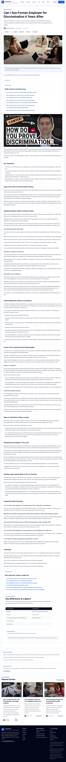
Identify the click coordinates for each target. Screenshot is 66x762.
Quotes (62, 2)
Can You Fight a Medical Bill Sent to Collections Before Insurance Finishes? (24, 587)
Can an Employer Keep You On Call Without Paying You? (19, 97)
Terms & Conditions (54, 737)
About (51, 730)
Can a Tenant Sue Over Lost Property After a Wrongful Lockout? (21, 92)
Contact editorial (6, 671)
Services (28, 2)
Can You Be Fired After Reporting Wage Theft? (17, 107)
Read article (16, 720)
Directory (23, 2)
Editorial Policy (53, 732)
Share (7, 31)
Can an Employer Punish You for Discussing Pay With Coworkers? (22, 102)
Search (55, 2)
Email (28, 31)
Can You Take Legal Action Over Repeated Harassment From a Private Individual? (25, 589)
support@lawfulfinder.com (8, 741)
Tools (39, 2)
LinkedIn (15, 31)
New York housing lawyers (41, 737)
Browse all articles (60, 679)
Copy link (35, 31)
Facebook (21, 31)
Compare (34, 2)
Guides (43, 2)
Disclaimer (52, 739)
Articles (48, 2)
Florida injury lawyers (40, 735)
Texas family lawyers (40, 733)
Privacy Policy (52, 736)
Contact (51, 734)
